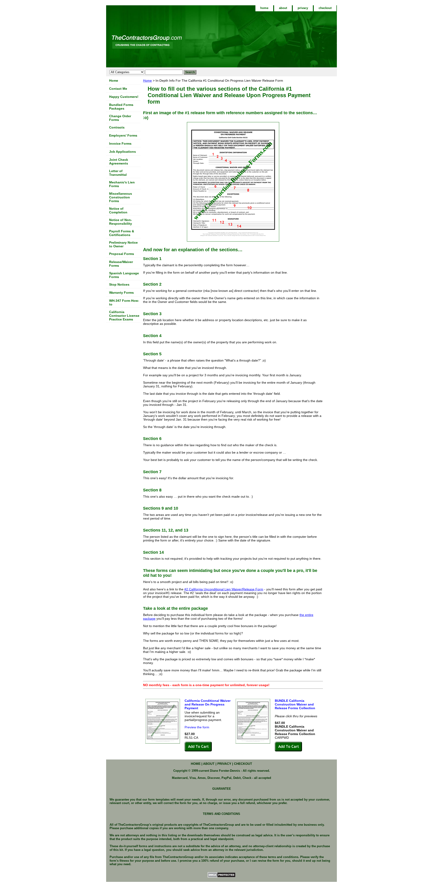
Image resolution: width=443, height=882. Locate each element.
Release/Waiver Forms (121, 263)
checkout (325, 8)
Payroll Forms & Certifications (121, 233)
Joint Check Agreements (118, 161)
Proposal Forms (121, 254)
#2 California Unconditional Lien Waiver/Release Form (223, 589)
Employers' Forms (123, 135)
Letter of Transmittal (118, 172)
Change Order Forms (120, 118)
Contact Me (118, 88)
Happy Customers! (123, 97)
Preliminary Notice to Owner (123, 244)
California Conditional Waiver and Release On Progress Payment (207, 704)
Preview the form (197, 727)
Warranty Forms (121, 292)
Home (147, 80)
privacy (303, 8)
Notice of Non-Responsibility (120, 221)
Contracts (117, 127)
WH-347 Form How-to (124, 302)
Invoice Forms (120, 143)
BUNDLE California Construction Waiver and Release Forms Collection (295, 704)
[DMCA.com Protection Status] (222, 877)
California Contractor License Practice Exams (124, 315)
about (283, 8)
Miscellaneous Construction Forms (120, 197)
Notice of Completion (118, 210)
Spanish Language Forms (124, 275)
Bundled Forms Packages (121, 106)
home (264, 8)
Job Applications (122, 151)
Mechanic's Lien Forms (122, 184)
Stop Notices (119, 284)
